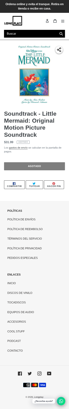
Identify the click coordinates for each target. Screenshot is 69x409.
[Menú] (63, 21)
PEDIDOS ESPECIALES (22, 257)
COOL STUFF (16, 331)
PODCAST (14, 340)
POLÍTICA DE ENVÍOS (21, 219)
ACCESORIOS (16, 321)
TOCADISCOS (16, 302)
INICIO (11, 283)
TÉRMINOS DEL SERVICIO (24, 238)
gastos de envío (18, 147)
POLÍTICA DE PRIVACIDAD (24, 248)
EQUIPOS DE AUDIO (20, 312)
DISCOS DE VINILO (19, 292)
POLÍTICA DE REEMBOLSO (25, 229)
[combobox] (34, 34)
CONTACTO (15, 350)
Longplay (38, 397)
